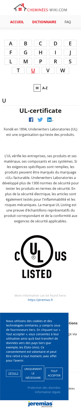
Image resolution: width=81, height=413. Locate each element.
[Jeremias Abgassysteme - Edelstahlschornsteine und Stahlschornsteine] (40, 406)
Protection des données (44, 388)
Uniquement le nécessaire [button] (33, 373)
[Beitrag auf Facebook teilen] (31, 119)
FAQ (68, 22)
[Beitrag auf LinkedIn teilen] (50, 119)
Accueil (17, 22)
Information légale (47, 392)
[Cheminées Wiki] (41, 9)
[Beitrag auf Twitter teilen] (40, 119)
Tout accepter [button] (54, 373)
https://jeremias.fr (40, 300)
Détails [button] (13, 373)
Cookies (69, 388)
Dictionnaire (44, 22)
